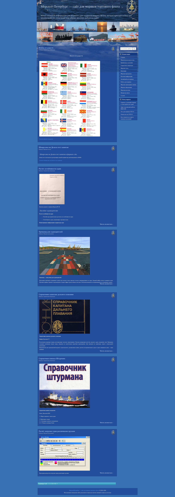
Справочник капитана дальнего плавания (56, 294)
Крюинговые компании (127, 62)
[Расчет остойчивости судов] (52, 203)
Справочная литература (49, 49)
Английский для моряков (127, 79)
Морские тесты (47, 149)
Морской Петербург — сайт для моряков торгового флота (80, 6)
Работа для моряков (126, 82)
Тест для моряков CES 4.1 (127, 111)
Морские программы (48, 233)
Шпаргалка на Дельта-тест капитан (53, 147)
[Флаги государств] (69, 136)
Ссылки (123, 95)
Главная (123, 57)
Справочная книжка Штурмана (52, 358)
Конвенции (123, 71)
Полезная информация (126, 76)
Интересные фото (125, 92)
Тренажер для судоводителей (50, 232)
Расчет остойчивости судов (50, 169)
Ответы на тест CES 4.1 (127, 114)
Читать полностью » (106, 224)
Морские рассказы (125, 90)
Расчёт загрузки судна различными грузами (57, 431)
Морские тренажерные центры (128, 84)
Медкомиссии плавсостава (127, 60)
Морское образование (126, 87)
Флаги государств (46, 48)
